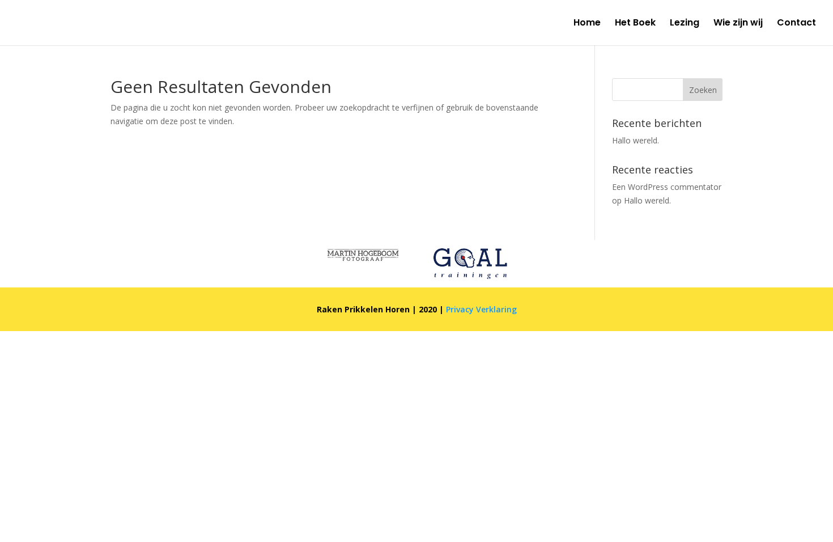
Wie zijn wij (738, 24)
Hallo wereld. (635, 140)
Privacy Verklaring (481, 309)
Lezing (684, 24)
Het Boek (635, 24)
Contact (796, 24)
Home (587, 24)
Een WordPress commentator (666, 186)
